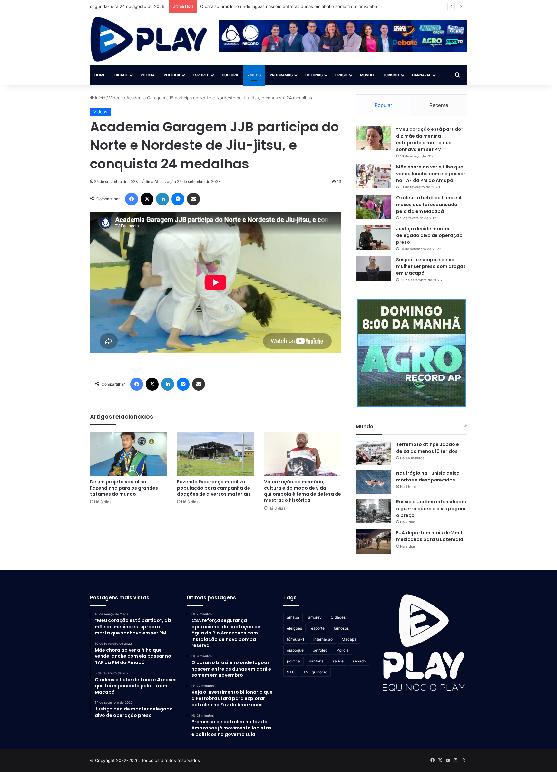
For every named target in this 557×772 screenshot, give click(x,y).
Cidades (338, 617)
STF (290, 672)
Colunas (314, 75)
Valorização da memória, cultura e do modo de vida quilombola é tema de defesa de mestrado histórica (302, 491)
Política (172, 75)
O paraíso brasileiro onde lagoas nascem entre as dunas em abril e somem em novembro (289, 6)
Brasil (341, 75)
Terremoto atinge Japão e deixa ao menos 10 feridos (427, 447)
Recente (438, 105)
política (293, 661)
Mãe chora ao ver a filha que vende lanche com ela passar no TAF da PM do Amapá (430, 174)
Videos (254, 75)
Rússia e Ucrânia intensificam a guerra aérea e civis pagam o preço (431, 509)
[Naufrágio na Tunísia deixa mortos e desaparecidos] (373, 482)
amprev (315, 617)
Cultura (230, 75)
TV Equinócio (315, 672)
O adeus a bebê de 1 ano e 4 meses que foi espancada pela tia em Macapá (429, 204)
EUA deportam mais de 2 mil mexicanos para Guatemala (429, 536)
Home (99, 75)
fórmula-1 (295, 639)
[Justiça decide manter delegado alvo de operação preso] (373, 237)
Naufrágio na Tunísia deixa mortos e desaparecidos (428, 476)
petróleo (320, 650)
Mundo (367, 75)
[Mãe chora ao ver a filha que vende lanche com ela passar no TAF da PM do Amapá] (373, 176)
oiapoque (295, 650)
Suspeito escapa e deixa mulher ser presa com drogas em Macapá (431, 266)
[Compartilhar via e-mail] (193, 199)
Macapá (349, 639)
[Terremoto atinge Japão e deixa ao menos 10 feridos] (373, 453)
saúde (338, 661)
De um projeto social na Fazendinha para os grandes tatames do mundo (124, 488)
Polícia (148, 75)
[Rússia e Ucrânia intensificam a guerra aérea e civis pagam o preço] (373, 511)
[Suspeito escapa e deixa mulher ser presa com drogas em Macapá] (373, 268)
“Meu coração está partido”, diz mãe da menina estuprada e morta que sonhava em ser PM (430, 139)
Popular (383, 105)
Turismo (391, 75)
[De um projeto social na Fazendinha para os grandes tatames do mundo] (128, 453)
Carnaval (421, 75)
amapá (293, 617)
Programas (281, 75)
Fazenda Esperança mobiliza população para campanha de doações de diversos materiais (214, 488)
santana (316, 661)
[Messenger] (177, 199)
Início (99, 97)
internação (323, 639)
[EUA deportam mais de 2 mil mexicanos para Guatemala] (373, 541)
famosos (341, 628)
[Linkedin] (162, 199)
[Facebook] (131, 199)
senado (359, 661)
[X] (147, 199)
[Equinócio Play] (149, 39)
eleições (294, 628)
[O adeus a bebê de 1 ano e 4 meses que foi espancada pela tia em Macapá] (373, 207)
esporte (318, 628)
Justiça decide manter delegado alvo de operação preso (429, 235)
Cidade (121, 75)
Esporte (201, 75)
